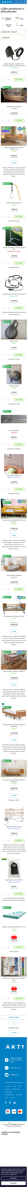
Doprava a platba (16, 1089)
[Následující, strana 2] (14, 1023)
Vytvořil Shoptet (15, 1122)
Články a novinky (8, 1091)
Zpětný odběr (19, 1094)
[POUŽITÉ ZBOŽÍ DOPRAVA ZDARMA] (14, 605)
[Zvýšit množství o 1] (9, 79)
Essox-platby (7, 1086)
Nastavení (13, 1178)
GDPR (6, 1097)
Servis (19, 1086)
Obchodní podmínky (9, 1094)
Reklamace (7, 1089)
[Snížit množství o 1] (3, 79)
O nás (14, 1086)
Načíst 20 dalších (14, 1017)
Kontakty (12, 1097)
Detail (14, 163)
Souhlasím (13, 1183)
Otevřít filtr (6, 37)
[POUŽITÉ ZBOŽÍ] (14, 95)
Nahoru (15, 1032)
